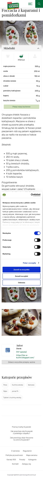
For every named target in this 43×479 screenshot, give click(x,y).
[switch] (37, 240)
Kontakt (15, 464)
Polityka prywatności (14, 455)
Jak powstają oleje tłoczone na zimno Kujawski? (21, 439)
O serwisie (15, 451)
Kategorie (32, 460)
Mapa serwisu (31, 455)
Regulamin (27, 451)
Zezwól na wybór (21, 276)
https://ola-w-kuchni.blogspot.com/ (25, 356)
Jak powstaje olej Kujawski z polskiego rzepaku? (21, 432)
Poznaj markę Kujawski (21, 427)
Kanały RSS (11, 460)
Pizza (5, 385)
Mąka (5, 391)
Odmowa (21, 283)
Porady (22, 460)
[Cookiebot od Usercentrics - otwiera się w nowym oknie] (30, 194)
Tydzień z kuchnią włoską (12, 398)
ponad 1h (15, 391)
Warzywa (31, 385)
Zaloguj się (26, 464)
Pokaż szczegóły (29, 263)
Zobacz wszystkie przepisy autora (21, 362)
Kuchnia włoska (17, 385)
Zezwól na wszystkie (21, 270)
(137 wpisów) (21, 352)
